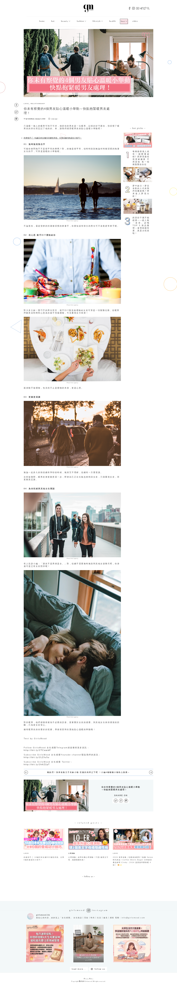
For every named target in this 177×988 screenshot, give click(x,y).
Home (42, 21)
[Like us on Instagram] (133, 8)
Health (112, 21)
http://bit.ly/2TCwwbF (37, 750)
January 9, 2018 (40, 119)
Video (135, 21)
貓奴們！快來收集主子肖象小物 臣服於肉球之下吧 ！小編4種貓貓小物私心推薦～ (88, 772)
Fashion (80, 21)
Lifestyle (97, 21)
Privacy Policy (88, 979)
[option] (44, 845)
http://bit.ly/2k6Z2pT (37, 764)
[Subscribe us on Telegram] (141, 8)
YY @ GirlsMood (29, 119)
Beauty (64, 21)
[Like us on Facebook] (129, 8)
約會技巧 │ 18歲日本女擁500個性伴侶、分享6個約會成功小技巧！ (53, 138)
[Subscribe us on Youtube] (137, 8)
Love (123, 21)
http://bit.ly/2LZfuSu (36, 757)
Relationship (38, 103)
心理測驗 (71, 853)
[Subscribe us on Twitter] (144, 8)
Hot (53, 21)
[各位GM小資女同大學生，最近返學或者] (132, 943)
